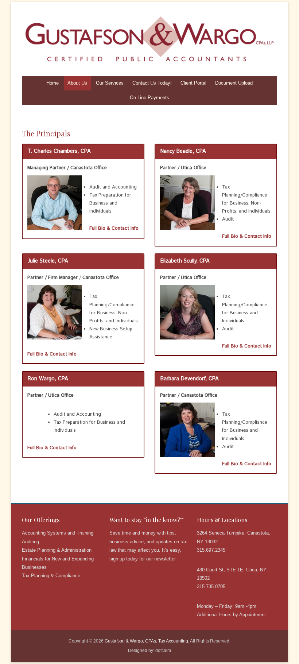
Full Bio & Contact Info (114, 228)
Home (52, 83)
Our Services (110, 83)
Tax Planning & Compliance (51, 575)
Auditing (30, 541)
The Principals (46, 133)
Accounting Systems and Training (57, 533)
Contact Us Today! (152, 83)
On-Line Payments (149, 97)
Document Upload (234, 83)
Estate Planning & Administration (57, 550)
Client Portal (193, 83)
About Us (77, 83)
